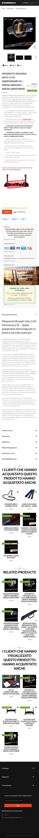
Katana (5, 219)
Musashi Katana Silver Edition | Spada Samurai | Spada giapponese (11, 626)
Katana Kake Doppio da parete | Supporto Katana (11, 721)
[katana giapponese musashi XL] (11, 58)
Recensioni (6, 436)
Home (3, 8)
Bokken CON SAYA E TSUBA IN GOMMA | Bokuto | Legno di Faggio (29, 531)
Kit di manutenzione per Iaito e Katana (11, 692)
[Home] (8, 3)
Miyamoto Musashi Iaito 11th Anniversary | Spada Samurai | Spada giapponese (29, 597)
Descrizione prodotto (9, 315)
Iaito (23, 219)
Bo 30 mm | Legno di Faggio (11, 557)
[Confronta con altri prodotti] (18, 492)
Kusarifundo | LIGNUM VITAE (11, 505)
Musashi (14, 219)
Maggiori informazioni (9, 239)
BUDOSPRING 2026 (9, 459)
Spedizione (6, 442)
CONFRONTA (20, 212)
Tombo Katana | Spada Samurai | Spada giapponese (11, 749)
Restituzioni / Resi (8, 453)
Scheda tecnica (7, 431)
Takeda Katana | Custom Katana (11, 529)
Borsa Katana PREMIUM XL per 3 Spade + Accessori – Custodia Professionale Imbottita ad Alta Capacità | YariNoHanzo (29, 630)
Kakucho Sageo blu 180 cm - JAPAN (29, 505)
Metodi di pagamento (9, 448)
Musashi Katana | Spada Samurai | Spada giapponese (11, 596)
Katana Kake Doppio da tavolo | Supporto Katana (29, 722)
